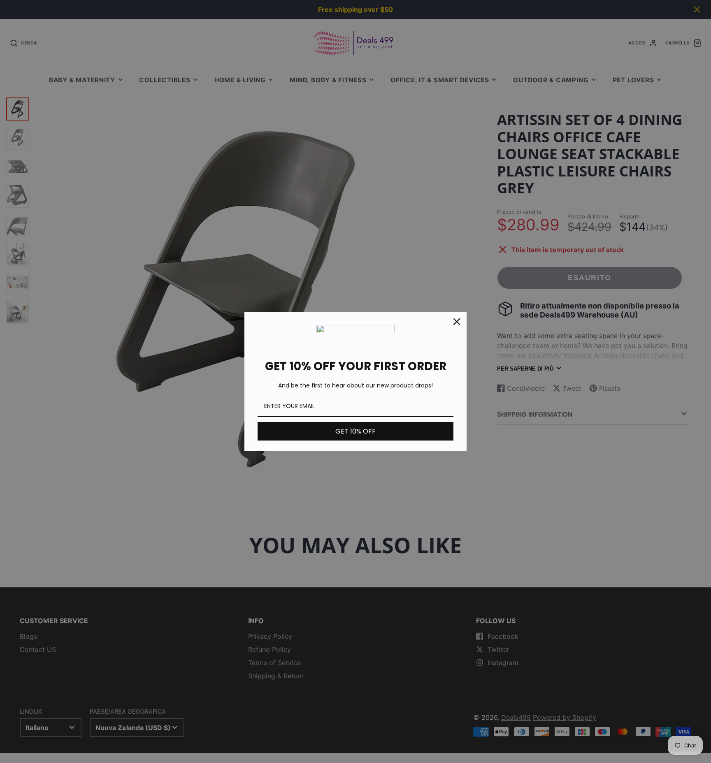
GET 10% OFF (355, 431)
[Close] (457, 322)
